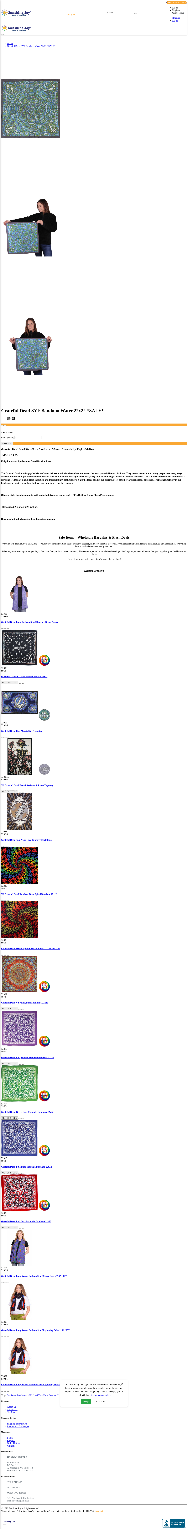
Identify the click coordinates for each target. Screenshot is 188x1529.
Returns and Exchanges (18, 1426)
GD (30, 1395)
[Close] (5, 1524)
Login (175, 7)
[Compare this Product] (5, 425)
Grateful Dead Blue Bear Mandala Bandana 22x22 (26, 1167)
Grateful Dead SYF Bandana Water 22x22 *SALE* (31, 46)
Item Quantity (7, 437)
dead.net (99, 1511)
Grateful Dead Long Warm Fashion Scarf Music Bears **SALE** (34, 1276)
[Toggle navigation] (2, 34)
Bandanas (11, 1395)
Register (176, 10)
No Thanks (100, 1401)
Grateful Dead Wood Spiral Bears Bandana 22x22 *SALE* (30, 948)
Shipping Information (17, 1423)
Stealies (52, 1395)
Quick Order (178, 13)
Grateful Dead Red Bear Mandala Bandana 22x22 (26, 1221)
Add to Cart (7, 443)
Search (10, 43)
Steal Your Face (40, 1395)
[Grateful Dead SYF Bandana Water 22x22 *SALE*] (30, 167)
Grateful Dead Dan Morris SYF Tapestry (21, 731)
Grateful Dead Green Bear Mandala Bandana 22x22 (27, 1112)
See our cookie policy (101, 1395)
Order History (13, 1443)
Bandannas (22, 1395)
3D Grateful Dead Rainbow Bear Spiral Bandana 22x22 (29, 894)
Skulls (60, 1395)
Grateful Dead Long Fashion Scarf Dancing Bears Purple (29, 622)
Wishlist (10, 1446)
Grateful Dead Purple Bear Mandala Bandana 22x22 (27, 1057)
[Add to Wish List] (2, 425)
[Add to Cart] (2, 628)
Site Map (11, 1412)
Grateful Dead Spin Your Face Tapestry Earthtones (26, 840)
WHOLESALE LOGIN (176, 2)
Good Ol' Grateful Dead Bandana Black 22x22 (24, 676)
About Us (11, 1407)
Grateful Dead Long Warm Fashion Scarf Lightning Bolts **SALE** (35, 1330)
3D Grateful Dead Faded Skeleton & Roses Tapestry (27, 785)
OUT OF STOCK (9, 682)
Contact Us (12, 1409)
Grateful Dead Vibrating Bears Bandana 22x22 (24, 1002)
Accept (86, 1401)
